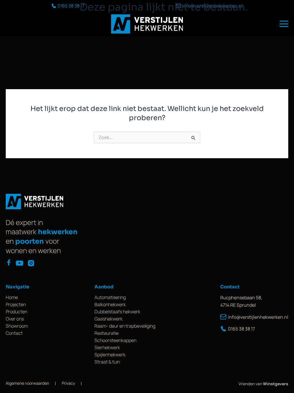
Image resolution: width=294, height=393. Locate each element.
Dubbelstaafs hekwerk (117, 311)
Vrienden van (263, 383)
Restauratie (106, 333)
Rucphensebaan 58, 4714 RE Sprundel (241, 301)
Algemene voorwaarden (27, 383)
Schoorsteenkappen (115, 340)
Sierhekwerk (107, 347)
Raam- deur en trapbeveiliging (124, 326)
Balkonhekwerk (110, 304)
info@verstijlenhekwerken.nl (258, 317)
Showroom (17, 326)
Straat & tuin (107, 362)
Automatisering (110, 297)
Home (12, 297)
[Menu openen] (284, 24)
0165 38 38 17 (241, 329)
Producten (16, 311)
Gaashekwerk (108, 319)
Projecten (16, 304)
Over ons (15, 319)
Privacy (68, 383)
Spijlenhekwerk (109, 354)
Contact (14, 333)
